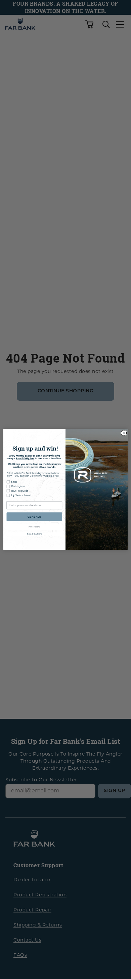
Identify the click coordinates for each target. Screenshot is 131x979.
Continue (34, 516)
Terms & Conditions (34, 534)
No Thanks (34, 527)
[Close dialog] (124, 433)
